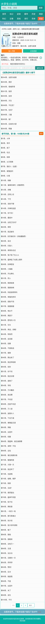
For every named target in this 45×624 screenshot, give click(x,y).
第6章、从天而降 (7, 162)
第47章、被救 (6, 353)
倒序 (41, 133)
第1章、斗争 (5, 138)
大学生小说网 (9, 4)
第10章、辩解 (6, 180)
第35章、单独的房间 (8, 297)
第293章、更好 (6, 82)
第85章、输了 (6, 530)
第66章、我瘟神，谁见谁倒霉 (11, 441)
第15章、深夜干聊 (7, 203)
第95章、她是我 (6, 576)
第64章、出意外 (6, 432)
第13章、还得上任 (7, 194)
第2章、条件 (5, 143)
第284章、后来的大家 (9, 124)
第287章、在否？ (7, 110)
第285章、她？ (6, 119)
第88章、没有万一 (7, 544)
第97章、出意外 (6, 586)
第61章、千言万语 (7, 418)
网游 (41, 14)
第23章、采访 (6, 241)
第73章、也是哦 (6, 474)
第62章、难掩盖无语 (8, 422)
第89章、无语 (6, 548)
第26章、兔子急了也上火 (10, 255)
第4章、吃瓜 (5, 152)
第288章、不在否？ (8, 105)
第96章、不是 (6, 581)
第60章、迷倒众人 (7, 413)
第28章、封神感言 (7, 264)
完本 (33, 18)
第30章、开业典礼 (7, 273)
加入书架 (11, 51)
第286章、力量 (6, 114)
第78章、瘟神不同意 (8, 497)
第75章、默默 (6, 483)
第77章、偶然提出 (7, 492)
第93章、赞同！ (6, 567)
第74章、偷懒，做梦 (8, 478)
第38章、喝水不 (6, 311)
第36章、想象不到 (7, 301)
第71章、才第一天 (7, 464)
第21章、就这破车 (7, 231)
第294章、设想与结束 (28, 46)
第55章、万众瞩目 (7, 390)
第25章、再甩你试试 (8, 250)
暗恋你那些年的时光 (17, 64)
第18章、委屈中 (6, 217)
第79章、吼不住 (6, 502)
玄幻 (11, 14)
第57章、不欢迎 (6, 399)
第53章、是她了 (6, 381)
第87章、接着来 (6, 539)
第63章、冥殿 (6, 427)
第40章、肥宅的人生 (8, 320)
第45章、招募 (6, 343)
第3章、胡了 (5, 148)
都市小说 (16, 29)
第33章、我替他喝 (7, 287)
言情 (11, 18)
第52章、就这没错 (7, 376)
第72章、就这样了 (7, 469)
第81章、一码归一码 (8, 511)
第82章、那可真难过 (8, 516)
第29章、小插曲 (6, 269)
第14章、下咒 (6, 199)
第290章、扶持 (6, 96)
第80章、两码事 (6, 506)
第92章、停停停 (6, 562)
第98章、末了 (6, 590)
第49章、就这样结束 (8, 362)
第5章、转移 (5, 157)
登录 (41, 18)
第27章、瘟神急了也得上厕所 (11, 259)
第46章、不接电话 (7, 348)
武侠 (19, 14)
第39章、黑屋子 (6, 315)
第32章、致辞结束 (7, 283)
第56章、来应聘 (6, 394)
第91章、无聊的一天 (8, 558)
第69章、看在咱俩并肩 (9, 455)
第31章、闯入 (6, 278)
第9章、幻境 (5, 175)
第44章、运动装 (6, 339)
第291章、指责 (6, 91)
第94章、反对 (6, 572)
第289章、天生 (6, 100)
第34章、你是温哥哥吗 (9, 292)
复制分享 (40, 68)
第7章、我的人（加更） (9, 166)
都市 (26, 14)
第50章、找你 (6, 367)
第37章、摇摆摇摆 (7, 306)
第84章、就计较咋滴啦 (9, 525)
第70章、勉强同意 (7, 460)
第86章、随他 (6, 534)
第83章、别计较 (6, 520)
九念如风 (20, 37)
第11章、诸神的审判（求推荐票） (13, 185)
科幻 (4, 18)
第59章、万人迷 (6, 408)
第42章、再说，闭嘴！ (9, 329)
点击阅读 (33, 51)
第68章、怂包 (6, 450)
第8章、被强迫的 (7, 171)
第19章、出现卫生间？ (9, 222)
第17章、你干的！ (7, 213)
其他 (19, 18)
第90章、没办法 (6, 553)
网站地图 (22, 621)
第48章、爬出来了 (7, 357)
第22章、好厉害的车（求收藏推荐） (14, 236)
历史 (33, 14)
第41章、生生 (6, 325)
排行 (26, 18)
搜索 (41, 7)
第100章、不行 (6, 599)
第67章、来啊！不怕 (8, 446)
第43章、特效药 (6, 334)
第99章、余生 (6, 595)
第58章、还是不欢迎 (8, 404)
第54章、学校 (6, 385)
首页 (4, 14)
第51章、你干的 (6, 371)
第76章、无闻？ (6, 488)
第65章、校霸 (6, 436)
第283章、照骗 (6, 128)
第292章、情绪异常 (8, 86)
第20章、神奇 (6, 227)
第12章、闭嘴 (6, 189)
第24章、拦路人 (6, 245)
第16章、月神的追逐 (8, 208)
